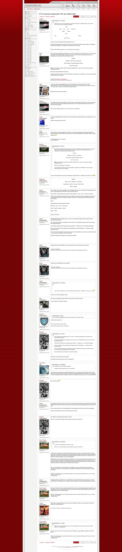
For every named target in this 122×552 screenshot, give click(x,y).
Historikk (28, 38)
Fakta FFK (29, 64)
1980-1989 (29, 57)
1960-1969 (29, 54)
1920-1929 (29, 48)
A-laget (27, 17)
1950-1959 (29, 52)
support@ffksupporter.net (78, 546)
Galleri (27, 28)
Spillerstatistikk (30, 25)
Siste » (91, 16)
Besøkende (28, 67)
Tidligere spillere (30, 26)
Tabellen (28, 23)
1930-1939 (29, 49)
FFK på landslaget (30, 42)
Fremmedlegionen (30, 44)
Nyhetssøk (29, 16)
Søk (28, 32)
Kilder (28, 65)
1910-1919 (29, 47)
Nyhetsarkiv (29, 14)
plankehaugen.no (37, 8)
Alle (95, 16)
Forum (27, 29)
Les (28, 31)
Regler (28, 34)
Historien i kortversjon (31, 62)
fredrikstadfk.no (30, 8)
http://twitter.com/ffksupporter (61, 79)
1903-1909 (29, 45)
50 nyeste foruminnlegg (31, 35)
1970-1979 (29, 55)
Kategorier (42, 16)
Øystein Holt (67, 547)
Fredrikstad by (30, 71)
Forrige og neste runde (31, 22)
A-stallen (28, 19)
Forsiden (28, 11)
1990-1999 (29, 58)
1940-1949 (29, 51)
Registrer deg (92, 2)
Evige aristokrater (30, 41)
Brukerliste (29, 36)
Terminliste (29, 20)
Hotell (28, 70)
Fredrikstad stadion (31, 72)
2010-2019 (29, 61)
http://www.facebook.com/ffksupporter (64, 80)
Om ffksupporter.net (30, 75)
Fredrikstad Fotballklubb (50, 16)
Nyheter (28, 13)
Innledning (29, 40)
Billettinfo (29, 68)
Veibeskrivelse (30, 74)
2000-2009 (29, 59)
